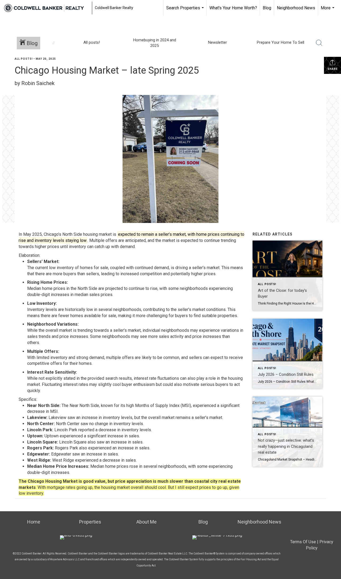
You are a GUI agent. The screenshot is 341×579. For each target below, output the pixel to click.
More (328, 10)
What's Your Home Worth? (233, 7)
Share (332, 68)
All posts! (24, 58)
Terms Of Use (303, 541)
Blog (267, 7)
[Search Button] (319, 43)
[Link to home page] (46, 8)
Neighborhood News (296, 7)
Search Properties (185, 10)
